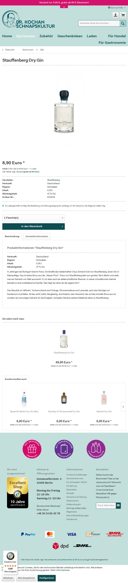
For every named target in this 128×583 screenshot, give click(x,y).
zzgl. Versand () (25, 172)
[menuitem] (102, 23)
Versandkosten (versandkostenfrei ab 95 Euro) (63, 560)
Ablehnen (8, 578)
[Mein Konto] (115, 15)
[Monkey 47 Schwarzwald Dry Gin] (64, 398)
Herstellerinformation (37, 237)
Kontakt (70, 493)
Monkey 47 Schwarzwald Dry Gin (64, 412)
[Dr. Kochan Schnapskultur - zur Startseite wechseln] (27, 18)
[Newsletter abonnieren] (118, 506)
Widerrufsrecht (73, 505)
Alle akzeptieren (26, 578)
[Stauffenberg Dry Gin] (64, 339)
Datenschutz (72, 501)
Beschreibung (12, 237)
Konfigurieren (46, 578)
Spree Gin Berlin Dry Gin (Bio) (24, 412)
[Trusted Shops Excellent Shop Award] (19, 492)
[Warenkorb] (123, 15)
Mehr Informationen (60, 570)
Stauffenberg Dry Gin (64, 353)
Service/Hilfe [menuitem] (116, 8)
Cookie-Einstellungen (76, 475)
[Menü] (16, 552)
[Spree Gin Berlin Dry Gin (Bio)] (24, 398)
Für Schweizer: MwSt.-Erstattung (77, 484)
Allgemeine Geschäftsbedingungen (77, 514)
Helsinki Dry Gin (104, 412)
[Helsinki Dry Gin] (104, 398)
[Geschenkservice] (32, 449)
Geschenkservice (74, 479)
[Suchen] (123, 23)
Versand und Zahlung (76, 497)
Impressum (71, 519)
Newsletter (71, 490)
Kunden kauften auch (16, 379)
